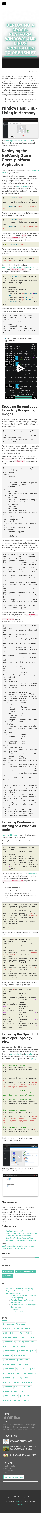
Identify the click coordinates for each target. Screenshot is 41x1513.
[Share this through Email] (18, 1417)
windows (8, 1276)
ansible (21, 1324)
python (22, 1373)
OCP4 (19, 1271)
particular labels (16, 1054)
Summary (14, 1309)
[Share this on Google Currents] (15, 1417)
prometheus (9, 1373)
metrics (8, 1355)
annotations (29, 1054)
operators (31, 1271)
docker (7, 1337)
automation (9, 1328)
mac (34, 1351)
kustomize (23, 1351)
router (25, 1378)
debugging (27, 1333)
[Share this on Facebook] (8, 1417)
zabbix (19, 1400)
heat (18, 1342)
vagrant (20, 1391)
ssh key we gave (23, 186)
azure (29, 1328)
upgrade (8, 1391)
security (8, 1382)
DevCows (20, 1504)
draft (17, 1337)
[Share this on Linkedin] (11, 1417)
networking (24, 1360)
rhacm (33, 1373)
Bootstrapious (18, 1501)
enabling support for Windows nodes (19, 141)
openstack (9, 1369)
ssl (18, 1382)
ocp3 (6, 1364)
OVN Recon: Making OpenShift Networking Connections (23, 1440)
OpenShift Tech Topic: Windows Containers (21, 1233)
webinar (25, 1396)
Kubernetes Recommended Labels (18, 1236)
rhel (16, 1378)
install (7, 1346)
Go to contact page (14, 1477)
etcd (26, 1337)
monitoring (9, 1360)
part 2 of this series (10, 835)
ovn (33, 1369)
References (19, 1311)
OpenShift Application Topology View (19, 1238)
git (34, 1337)
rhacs (7, 1378)
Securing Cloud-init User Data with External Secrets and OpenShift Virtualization (23, 1448)
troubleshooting (24, 1387)
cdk (6, 1333)
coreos (15, 1333)
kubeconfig (20, 1346)
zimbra (29, 1400)
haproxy (8, 1342)
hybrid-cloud (30, 1342)
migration (20, 1355)
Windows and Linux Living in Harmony (19, 1289)
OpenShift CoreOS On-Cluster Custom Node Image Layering (23, 1455)
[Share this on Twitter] (5, 1417)
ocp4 (15, 1364)
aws (21, 1328)
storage (8, 1387)
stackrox (27, 1382)
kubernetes (9, 1351)
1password (9, 1324)
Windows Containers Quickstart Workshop (21, 1240)
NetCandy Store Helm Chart (16, 1231)
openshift (9, 1271)
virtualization (11, 1396)
